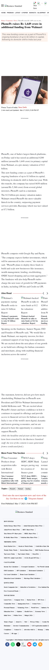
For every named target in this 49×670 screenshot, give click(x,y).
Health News (29, 611)
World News (35, 608)
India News (7, 615)
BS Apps (14, 633)
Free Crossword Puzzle (11, 591)
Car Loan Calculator (10, 574)
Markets (32, 12)
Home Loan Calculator (27, 574)
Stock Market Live (10, 546)
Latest (17, 12)
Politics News (18, 615)
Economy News (40, 611)
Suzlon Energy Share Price (12, 526)
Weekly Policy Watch (10, 550)
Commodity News (9, 604)
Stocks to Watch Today (25, 546)
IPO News (41, 600)
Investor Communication (21, 626)
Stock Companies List (11, 587)
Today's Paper (8, 622)
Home (3, 12)
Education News (9, 611)
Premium (10, 12)
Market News (31, 600)
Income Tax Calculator (11, 567)
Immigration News (23, 604)
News (15, 20)
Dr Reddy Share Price (11, 537)
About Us (19, 622)
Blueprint (42, 12)
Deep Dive (36, 554)
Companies (9, 20)
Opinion (19, 611)
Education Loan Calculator (12, 578)
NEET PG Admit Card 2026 (13, 558)
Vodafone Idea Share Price (29, 537)
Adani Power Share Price (12, 530)
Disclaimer (7, 626)
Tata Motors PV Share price (13, 533)
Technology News (23, 608)
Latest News (7, 600)
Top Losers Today (9, 554)
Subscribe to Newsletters (28, 587)
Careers (6, 633)
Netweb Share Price (26, 550)
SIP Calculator (21, 570)
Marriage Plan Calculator (32, 578)
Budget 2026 (29, 615)
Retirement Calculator (36, 570)
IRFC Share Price (28, 530)
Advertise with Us (29, 630)
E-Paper (25, 12)
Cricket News (36, 604)
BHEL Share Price (30, 533)
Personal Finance (9, 608)
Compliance (7, 630)
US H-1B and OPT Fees (31, 558)
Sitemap (40, 630)
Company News (19, 600)
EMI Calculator (9, 570)
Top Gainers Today (24, 554)
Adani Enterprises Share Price (33, 526)
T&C (25, 622)
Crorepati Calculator (28, 567)
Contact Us (17, 630)
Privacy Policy (34, 622)
